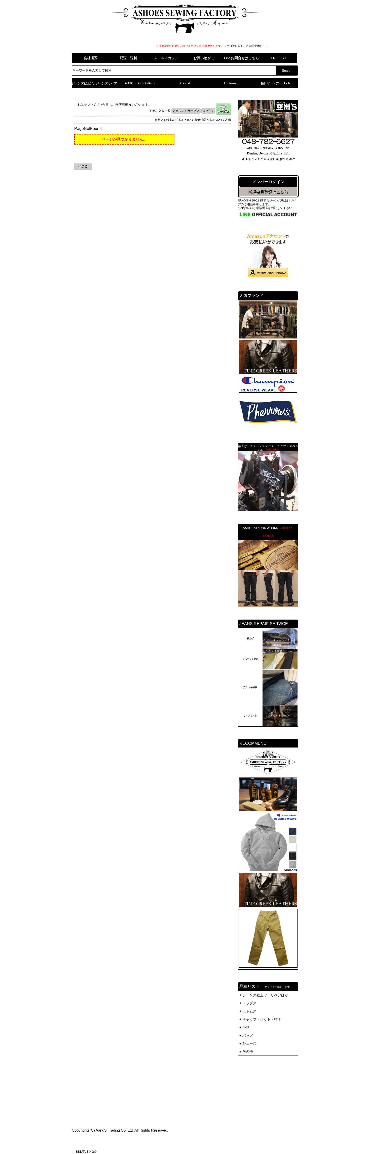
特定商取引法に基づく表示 (213, 120)
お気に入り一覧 (160, 111)
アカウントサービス (186, 111)
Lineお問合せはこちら (241, 58)
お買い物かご (203, 58)
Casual (185, 83)
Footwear (230, 83)
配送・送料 (128, 58)
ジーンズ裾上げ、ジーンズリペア (94, 83)
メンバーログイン (268, 182)
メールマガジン (166, 58)
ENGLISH (278, 58)
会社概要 (91, 58)
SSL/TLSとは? (86, 1151)
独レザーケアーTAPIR (275, 83)
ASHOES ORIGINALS (140, 83)
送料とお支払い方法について (174, 120)
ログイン (208, 111)
